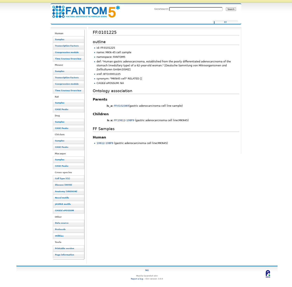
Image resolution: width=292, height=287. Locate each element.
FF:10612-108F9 (124, 120)
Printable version (64, 248)
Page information (64, 255)
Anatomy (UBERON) (66, 191)
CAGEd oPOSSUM (64, 210)
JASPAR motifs (63, 204)
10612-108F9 (105, 143)
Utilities (59, 236)
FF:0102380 (121, 105)
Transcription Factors (67, 46)
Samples (59, 39)
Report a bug (137, 279)
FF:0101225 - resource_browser (84, 9)
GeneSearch (161, 9)
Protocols (60, 229)
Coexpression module (67, 52)
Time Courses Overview (68, 59)
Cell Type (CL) (62, 178)
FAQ (147, 270)
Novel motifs (62, 198)
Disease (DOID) (63, 185)
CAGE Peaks (61, 109)
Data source (62, 223)
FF (225, 22)
